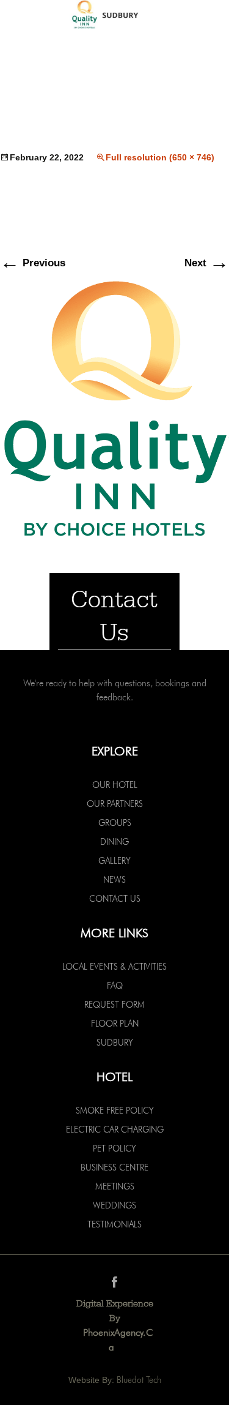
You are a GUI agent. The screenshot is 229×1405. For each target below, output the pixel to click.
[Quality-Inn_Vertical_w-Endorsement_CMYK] (114, 407)
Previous (32, 263)
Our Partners (115, 804)
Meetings (114, 1186)
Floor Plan (115, 1023)
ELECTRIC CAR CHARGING (115, 1129)
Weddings (114, 1205)
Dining (114, 842)
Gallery (114, 861)
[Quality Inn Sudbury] (114, 16)
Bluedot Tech (139, 1380)
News (114, 880)
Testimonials (114, 1224)
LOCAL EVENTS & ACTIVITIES (114, 967)
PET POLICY (114, 1148)
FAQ (115, 986)
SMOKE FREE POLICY (115, 1110)
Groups (114, 823)
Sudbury (114, 1042)
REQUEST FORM (114, 1005)
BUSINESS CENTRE (114, 1167)
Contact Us (114, 899)
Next (206, 263)
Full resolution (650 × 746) (160, 157)
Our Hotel (114, 785)
